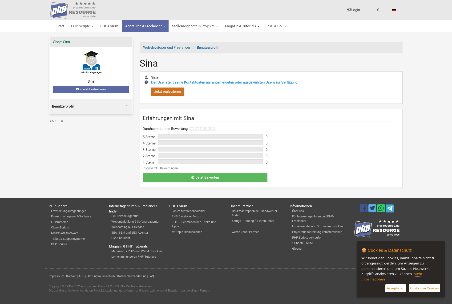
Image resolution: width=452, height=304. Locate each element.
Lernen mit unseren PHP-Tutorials (133, 256)
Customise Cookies (424, 288)
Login (355, 10)
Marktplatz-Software (64, 233)
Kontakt (71, 276)
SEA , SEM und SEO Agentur (129, 232)
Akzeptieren (395, 288)
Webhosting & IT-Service (127, 227)
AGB (82, 276)
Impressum (56, 276)
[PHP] (72, 9)
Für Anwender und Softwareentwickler (317, 226)
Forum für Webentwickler (188, 211)
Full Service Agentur (124, 216)
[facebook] (364, 210)
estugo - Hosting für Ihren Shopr (253, 221)
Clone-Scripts (60, 227)
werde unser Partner (245, 232)
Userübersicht (120, 238)
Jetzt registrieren (167, 91)
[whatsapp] (381, 210)
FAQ (151, 276)
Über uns (298, 211)
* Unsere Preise (302, 243)
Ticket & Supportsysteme (68, 238)
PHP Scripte (81, 26)
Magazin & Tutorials (241, 26)
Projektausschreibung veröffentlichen (317, 232)
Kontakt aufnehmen (92, 89)
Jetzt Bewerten (207, 177)
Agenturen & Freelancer (144, 26)
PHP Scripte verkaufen (307, 237)
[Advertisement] (91, 158)
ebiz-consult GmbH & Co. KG (100, 286)
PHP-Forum (109, 26)
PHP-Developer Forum (186, 216)
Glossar (297, 248)
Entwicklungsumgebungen (68, 211)
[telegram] (390, 210)
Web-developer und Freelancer (166, 47)
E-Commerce (59, 222)
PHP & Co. (275, 26)
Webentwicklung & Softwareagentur (135, 221)
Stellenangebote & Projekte (194, 26)
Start (60, 26)
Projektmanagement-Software (71, 216)
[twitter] (372, 210)
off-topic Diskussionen (187, 232)
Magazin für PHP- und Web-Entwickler (136, 251)
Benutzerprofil (63, 106)
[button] (379, 10)
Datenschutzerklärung (131, 276)
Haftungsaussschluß (101, 276)
